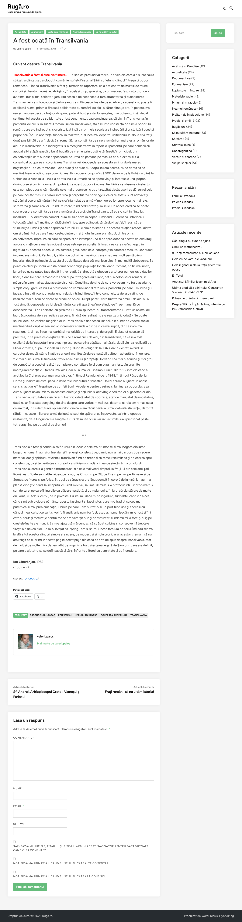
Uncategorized (182, 151)
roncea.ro (30, 578)
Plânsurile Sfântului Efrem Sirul (193, 298)
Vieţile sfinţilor (181, 163)
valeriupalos (24, 48)
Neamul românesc (82, 32)
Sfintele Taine (181, 145)
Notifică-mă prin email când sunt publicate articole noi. (59, 876)
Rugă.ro (18, 6)
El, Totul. (177, 275)
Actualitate (20, 32)
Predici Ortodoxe (183, 208)
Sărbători (178, 139)
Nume (18, 788)
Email (18, 806)
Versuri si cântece (184, 157)
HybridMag (226, 916)
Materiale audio (182, 96)
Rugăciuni (178, 126)
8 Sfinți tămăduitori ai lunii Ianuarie (195, 253)
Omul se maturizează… (187, 247)
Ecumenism (37, 32)
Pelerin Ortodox (182, 202)
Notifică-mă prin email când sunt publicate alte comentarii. (62, 863)
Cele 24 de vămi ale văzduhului (193, 259)
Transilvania (138, 615)
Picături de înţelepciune (188, 114)
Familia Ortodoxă (183, 196)
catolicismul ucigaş (42, 615)
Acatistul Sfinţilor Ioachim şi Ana (194, 281)
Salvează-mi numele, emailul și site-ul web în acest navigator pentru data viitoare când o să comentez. (81, 848)
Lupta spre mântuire (57, 32)
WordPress (209, 916)
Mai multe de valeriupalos (53, 643)
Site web (20, 824)
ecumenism (64, 615)
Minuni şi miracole (184, 102)
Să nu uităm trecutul (106, 32)
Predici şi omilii (182, 120)
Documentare (181, 78)
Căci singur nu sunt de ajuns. (191, 241)
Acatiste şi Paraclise (185, 66)
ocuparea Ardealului (114, 615)
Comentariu (24, 737)
